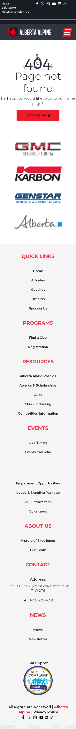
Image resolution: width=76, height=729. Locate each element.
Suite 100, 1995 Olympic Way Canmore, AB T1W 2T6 (38, 588)
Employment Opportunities (38, 483)
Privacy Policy (45, 712)
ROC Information (38, 502)
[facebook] (37, 3)
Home (38, 271)
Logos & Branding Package (38, 493)
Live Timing (38, 443)
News (6, 3)
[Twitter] (42, 3)
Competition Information (38, 413)
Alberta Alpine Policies (38, 376)
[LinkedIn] (59, 3)
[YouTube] (54, 3)
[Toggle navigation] (67, 32)
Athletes (38, 280)
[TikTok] (64, 3)
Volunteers (38, 511)
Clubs (38, 395)
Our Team (38, 550)
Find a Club (38, 338)
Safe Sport (9, 7)
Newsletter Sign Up (15, 11)
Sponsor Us (38, 308)
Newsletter (38, 639)
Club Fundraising (38, 404)
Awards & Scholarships (38, 385)
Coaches (38, 290)
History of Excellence (38, 541)
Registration (38, 347)
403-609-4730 (41, 600)
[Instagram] (48, 3)
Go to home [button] (36, 115)
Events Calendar (38, 452)
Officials (38, 299)
